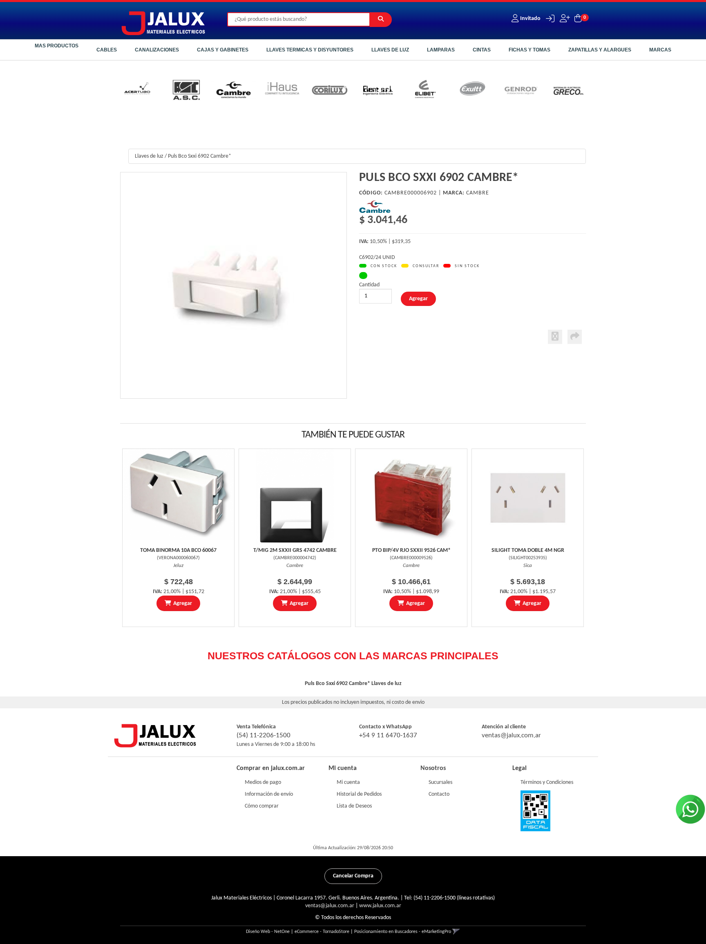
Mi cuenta (348, 782)
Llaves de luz (390, 50)
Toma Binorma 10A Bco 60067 (178, 550)
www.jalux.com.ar (380, 906)
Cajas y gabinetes (222, 50)
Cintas (482, 50)
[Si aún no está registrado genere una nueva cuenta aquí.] (564, 19)
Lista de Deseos (354, 806)
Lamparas (441, 50)
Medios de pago (263, 782)
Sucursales (440, 782)
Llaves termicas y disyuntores (309, 50)
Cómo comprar (262, 806)
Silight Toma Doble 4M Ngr (528, 550)
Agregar (182, 603)
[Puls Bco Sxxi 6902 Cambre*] (233, 285)
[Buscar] (381, 19)
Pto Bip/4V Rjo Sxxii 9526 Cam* (411, 550)
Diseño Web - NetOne (268, 931)
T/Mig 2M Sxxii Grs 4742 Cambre (295, 550)
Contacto (439, 794)
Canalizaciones (157, 50)
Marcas (660, 50)
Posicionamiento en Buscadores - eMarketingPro (402, 931)
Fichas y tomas (529, 50)
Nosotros (433, 768)
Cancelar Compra (353, 876)
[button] (548, 19)
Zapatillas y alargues (599, 50)
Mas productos (56, 46)
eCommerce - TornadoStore (322, 931)
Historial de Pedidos (359, 794)
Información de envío (269, 794)
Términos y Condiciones (547, 782)
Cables (106, 50)
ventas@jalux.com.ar (511, 735)
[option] (138, 91)
